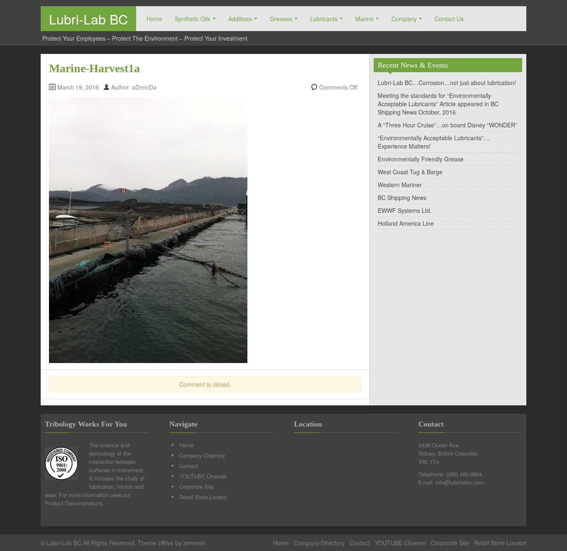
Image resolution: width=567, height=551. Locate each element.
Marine (364, 19)
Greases (281, 19)
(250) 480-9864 (464, 474)
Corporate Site (196, 486)
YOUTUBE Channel (202, 476)
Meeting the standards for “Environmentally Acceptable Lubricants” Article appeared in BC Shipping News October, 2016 (438, 103)
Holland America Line (406, 223)
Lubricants (323, 19)
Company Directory (202, 455)
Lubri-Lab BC (88, 18)
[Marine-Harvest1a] (148, 229)
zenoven (194, 543)
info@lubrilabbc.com (459, 482)
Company (404, 19)
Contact (188, 466)
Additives (240, 19)
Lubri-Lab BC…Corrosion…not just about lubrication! (447, 82)
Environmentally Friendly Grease (421, 159)
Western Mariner (400, 184)
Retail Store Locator (203, 497)
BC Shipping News (402, 197)
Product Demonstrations (74, 503)
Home (154, 19)
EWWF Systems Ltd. (405, 210)
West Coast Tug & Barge (410, 172)
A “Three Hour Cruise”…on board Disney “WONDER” (447, 125)
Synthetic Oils (192, 19)
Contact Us (449, 19)
